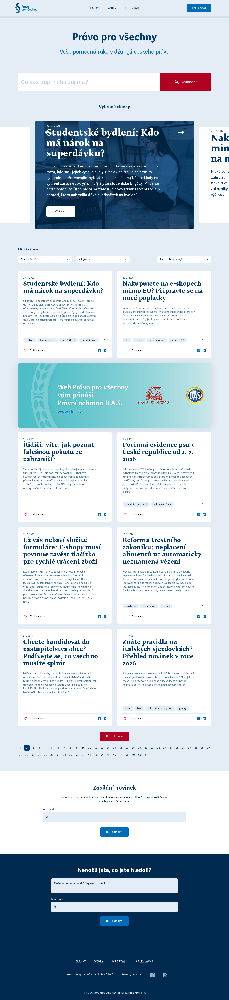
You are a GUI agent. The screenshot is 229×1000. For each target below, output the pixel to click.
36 (51, 754)
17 (127, 747)
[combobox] (89, 82)
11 (89, 747)
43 (95, 754)
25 (177, 747)
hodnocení (37, 350)
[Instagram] (165, 974)
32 (26, 754)
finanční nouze (47, 340)
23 (164, 747)
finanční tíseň (68, 340)
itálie (127, 708)
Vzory (112, 8)
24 (170, 747)
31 (20, 754)
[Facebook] (99, 350)
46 (114, 754)
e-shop (139, 340)
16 (120, 747)
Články (94, 8)
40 (76, 754)
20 (145, 747)
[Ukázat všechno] (103, 339)
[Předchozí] (20, 748)
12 (95, 747)
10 (83, 747)
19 (139, 747)
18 (133, 747)
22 (158, 747)
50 (139, 754)
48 (127, 754)
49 (133, 754)
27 (189, 747)
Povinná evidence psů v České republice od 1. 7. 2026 (159, 452)
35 (45, 754)
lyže (139, 708)
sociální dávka (89, 340)
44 (102, 754)
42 (89, 754)
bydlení (29, 340)
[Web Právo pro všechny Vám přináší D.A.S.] (114, 395)
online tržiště (177, 340)
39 (70, 754)
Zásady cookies (132, 974)
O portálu (132, 8)
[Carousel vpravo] (181, 132)
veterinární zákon (162, 504)
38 (64, 754)
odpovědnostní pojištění (160, 708)
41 (83, 754)
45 (108, 754)
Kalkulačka (199, 8)
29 (202, 747)
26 (183, 747)
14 (108, 747)
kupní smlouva (157, 340)
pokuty (182, 708)
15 (114, 747)
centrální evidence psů (136, 504)
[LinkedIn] (105, 350)
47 (120, 754)
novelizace (130, 606)
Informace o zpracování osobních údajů (87, 974)
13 (102, 747)
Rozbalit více (114, 736)
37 (58, 754)
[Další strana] (145, 755)
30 (208, 747)
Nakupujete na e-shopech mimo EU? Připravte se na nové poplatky (163, 291)
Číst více (60, 211)
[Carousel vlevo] (48, 132)
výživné (166, 606)
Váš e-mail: (48, 809)
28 (195, 747)
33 (33, 754)
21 (152, 747)
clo (126, 340)
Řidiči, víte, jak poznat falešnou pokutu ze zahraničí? (58, 452)
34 (39, 754)
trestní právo (149, 606)
